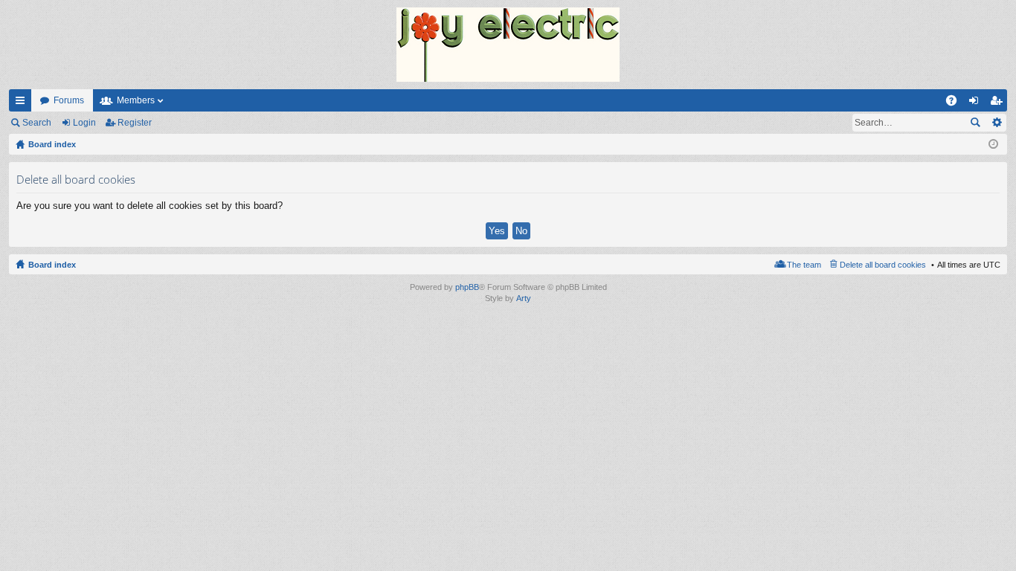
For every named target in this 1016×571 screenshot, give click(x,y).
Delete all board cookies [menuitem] (883, 264)
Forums (69, 100)
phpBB (467, 287)
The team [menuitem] (804, 264)
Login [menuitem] (976, 103)
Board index (52, 264)
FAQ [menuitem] (956, 103)
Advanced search (996, 123)
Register (135, 122)
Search (36, 122)
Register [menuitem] (999, 103)
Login (84, 122)
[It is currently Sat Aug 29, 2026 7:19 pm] (993, 144)
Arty (523, 298)
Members (136, 100)
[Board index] (508, 44)
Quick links (23, 103)
